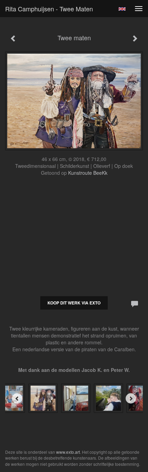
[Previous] (17, 398)
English (122, 9)
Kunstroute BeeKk (87, 172)
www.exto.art (68, 452)
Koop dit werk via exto (74, 303)
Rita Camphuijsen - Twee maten (49, 8)
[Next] (131, 398)
